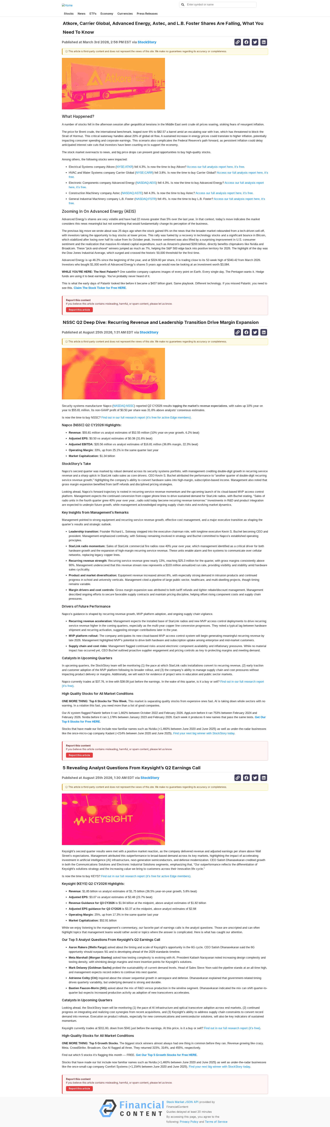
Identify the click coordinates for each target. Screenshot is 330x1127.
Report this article (79, 309)
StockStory (147, 42)
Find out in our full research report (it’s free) (232, 1028)
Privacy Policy (189, 1121)
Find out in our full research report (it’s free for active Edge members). (146, 417)
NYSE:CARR (144, 172)
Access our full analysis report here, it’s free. (216, 166)
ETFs (93, 13)
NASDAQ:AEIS (146, 182)
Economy (107, 13)
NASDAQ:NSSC (123, 405)
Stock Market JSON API (182, 1102)
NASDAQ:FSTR (145, 199)
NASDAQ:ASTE (132, 193)
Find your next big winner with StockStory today (203, 733)
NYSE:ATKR (125, 166)
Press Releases (147, 13)
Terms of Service (216, 1121)
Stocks (69, 13)
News (81, 13)
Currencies (125, 13)
